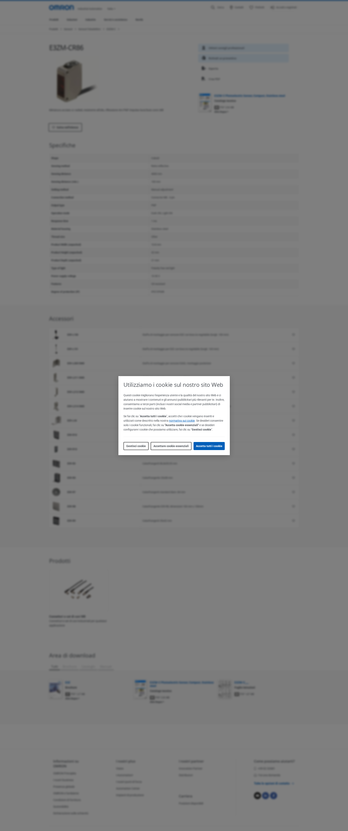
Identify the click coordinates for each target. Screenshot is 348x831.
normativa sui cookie (182, 420)
